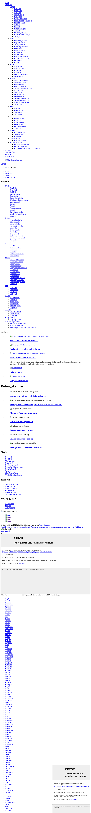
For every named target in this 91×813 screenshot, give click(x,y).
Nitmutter (17, 72)
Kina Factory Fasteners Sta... (23, 358)
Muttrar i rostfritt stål (21, 74)
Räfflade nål (18, 110)
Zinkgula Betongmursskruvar (23, 413)
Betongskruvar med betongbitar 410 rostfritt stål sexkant (36, 404)
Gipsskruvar (18, 90)
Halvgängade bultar (21, 47)
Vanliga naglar (19, 15)
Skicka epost (5, 531)
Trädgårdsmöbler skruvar (23, 88)
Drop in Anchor (19, 132)
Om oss (8, 154)
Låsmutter (17, 70)
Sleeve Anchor (19, 134)
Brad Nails (18, 11)
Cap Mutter (18, 66)
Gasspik (17, 25)
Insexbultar (18, 49)
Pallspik (17, 27)
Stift (11, 106)
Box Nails (17, 9)
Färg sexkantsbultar (19, 380)
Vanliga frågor (10, 152)
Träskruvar (18, 104)
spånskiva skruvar (68, 527)
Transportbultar (19, 45)
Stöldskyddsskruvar (21, 80)
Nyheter (8, 150)
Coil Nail (17, 13)
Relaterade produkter (17, 142)
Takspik (17, 31)
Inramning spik (19, 23)
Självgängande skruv (21, 100)
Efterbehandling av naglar (23, 21)
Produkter (8, 5)
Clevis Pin (17, 108)
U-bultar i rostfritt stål (21, 58)
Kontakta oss (9, 156)
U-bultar (17, 62)
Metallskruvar (19, 96)
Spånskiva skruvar (20, 82)
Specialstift (18, 112)
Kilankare (17, 136)
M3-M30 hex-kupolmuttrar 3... (24, 340)
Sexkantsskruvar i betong (21, 430)
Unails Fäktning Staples (22, 35)
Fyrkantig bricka (20, 126)
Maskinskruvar (19, 94)
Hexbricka (18, 120)
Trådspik (17, 37)
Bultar (12, 39)
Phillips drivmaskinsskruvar (40, 527)
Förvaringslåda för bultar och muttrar (27, 148)
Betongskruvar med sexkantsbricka (26, 447)
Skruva (12, 78)
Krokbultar (18, 52)
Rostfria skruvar (6, 527)
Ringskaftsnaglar (20, 29)
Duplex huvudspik (20, 19)
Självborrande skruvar (22, 98)
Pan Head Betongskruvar (21, 421)
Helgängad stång (20, 140)
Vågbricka (18, 128)
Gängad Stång (15, 138)
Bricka (12, 116)
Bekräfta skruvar (20, 86)
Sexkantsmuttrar (20, 68)
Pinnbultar (17, 60)
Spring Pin (18, 114)
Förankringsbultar (20, 41)
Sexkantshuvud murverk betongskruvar (28, 396)
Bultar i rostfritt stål (21, 56)
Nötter (12, 64)
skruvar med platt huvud (21, 527)
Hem (7, 3)
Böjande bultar (19, 43)
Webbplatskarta (44, 525)
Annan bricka (19, 122)
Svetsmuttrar (18, 76)
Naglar (12, 7)
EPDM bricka (19, 118)
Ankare (12, 130)
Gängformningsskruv (21, 102)
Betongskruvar (19, 84)
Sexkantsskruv (19, 92)
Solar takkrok (19, 54)
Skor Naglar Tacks (20, 33)
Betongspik (18, 17)
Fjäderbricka (18, 124)
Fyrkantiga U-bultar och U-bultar (25, 349)
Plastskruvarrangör (20, 146)
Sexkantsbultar (19, 51)
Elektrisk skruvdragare (22, 144)
